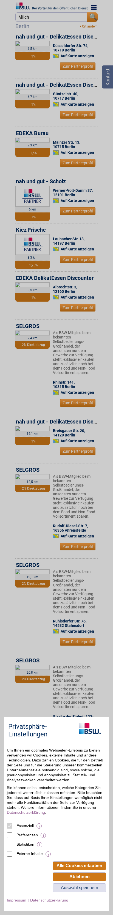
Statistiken (25, 844)
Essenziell (25, 825)
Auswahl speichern (79, 887)
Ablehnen (79, 876)
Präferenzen (27, 835)
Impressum (16, 900)
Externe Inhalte (29, 853)
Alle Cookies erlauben (79, 865)
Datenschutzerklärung (26, 812)
